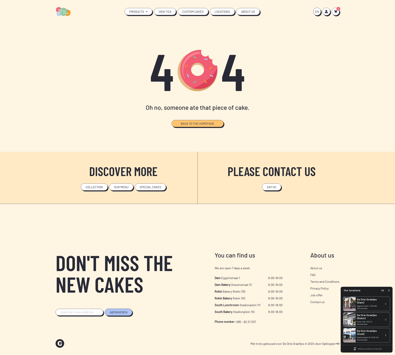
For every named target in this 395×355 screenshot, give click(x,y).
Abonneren (118, 312)
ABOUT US (248, 11)
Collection (94, 187)
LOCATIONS (222, 11)
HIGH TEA (165, 11)
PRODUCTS (136, 11)
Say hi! (271, 187)
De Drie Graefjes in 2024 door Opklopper (309, 343)
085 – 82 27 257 (246, 322)
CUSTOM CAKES (193, 11)
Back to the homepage (197, 123)
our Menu (121, 187)
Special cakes (150, 187)
